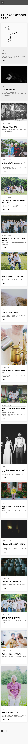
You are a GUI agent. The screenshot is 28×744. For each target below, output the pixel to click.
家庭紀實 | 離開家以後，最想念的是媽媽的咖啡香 (13, 371)
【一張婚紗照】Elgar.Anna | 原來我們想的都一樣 (13, 471)
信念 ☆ (4, 53)
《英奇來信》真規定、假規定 (9, 127)
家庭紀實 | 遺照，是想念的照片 (10, 712)
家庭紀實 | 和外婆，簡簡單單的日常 (11, 618)
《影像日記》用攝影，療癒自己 (10, 312)
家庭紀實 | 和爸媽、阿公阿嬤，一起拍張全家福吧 (13, 409)
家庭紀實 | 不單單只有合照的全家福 (11, 654)
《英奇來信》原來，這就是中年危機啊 (12, 582)
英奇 (4, 50)
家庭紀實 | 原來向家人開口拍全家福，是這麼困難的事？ (13, 239)
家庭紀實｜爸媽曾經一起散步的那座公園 (12, 276)
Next (8, 730)
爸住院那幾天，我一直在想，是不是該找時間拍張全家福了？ (13, 201)
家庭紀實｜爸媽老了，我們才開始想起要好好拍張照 (13, 507)
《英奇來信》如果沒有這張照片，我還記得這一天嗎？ (13, 544)
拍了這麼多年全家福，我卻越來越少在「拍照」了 (14, 163)
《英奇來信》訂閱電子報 (8, 89)
